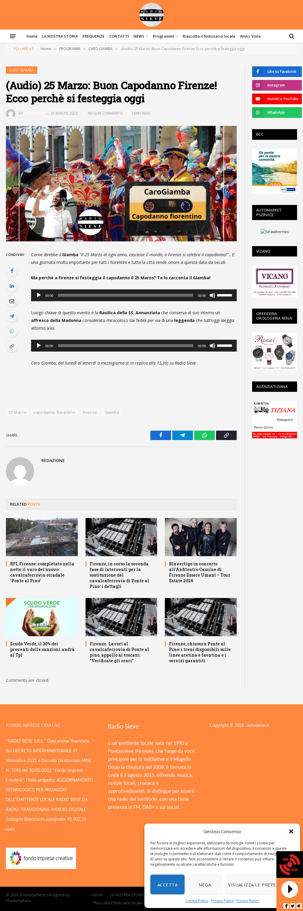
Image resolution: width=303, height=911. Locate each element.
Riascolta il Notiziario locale (209, 36)
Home (32, 36)
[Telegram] (12, 316)
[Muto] (212, 295)
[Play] (39, 295)
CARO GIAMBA (21, 70)
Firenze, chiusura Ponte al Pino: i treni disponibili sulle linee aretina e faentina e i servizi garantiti (200, 652)
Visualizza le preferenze (259, 885)
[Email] (12, 301)
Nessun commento (105, 113)
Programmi (163, 36)
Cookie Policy (197, 900)
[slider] (225, 294)
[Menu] (13, 36)
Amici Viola (250, 36)
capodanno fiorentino (54, 412)
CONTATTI (119, 36)
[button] (291, 831)
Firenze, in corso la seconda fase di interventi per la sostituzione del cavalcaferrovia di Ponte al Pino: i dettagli (119, 575)
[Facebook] (12, 271)
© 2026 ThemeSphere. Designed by (38, 894)
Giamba (111, 412)
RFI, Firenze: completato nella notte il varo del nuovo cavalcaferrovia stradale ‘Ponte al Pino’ (42, 572)
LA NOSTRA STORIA (60, 36)
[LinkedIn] (12, 286)
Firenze (90, 412)
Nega (205, 885)
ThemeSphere (19, 900)
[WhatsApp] (12, 331)
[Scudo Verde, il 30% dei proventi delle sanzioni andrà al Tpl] (42, 617)
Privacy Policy (222, 900)
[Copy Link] (12, 346)
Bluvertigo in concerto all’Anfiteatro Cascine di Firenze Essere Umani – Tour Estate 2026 (199, 572)
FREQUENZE (93, 36)
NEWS (138, 36)
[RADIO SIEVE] (151, 15)
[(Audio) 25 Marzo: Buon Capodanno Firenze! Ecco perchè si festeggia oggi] (121, 183)
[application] (134, 295)
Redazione (34, 113)
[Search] (291, 36)
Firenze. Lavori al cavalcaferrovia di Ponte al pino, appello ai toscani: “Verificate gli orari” (119, 652)
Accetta (167, 885)
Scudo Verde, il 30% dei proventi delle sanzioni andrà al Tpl (42, 649)
